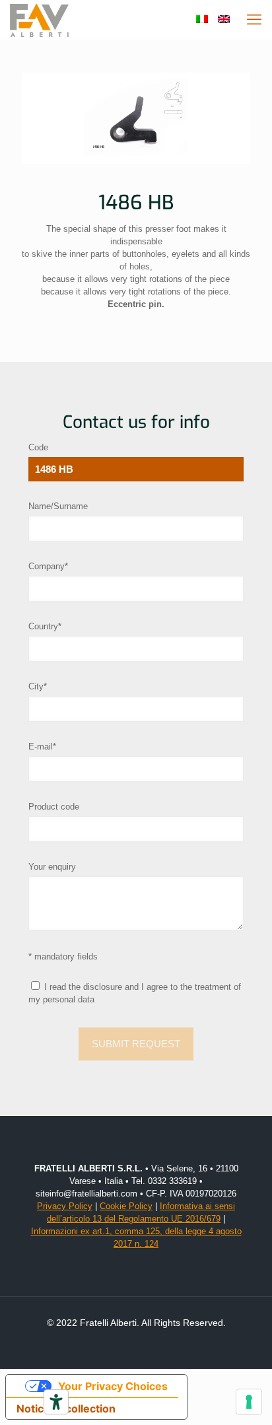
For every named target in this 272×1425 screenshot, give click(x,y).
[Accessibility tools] (56, 1401)
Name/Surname (58, 506)
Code (38, 447)
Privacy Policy (64, 1206)
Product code (53, 807)
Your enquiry (52, 867)
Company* (48, 566)
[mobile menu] (254, 20)
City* (37, 686)
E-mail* (42, 746)
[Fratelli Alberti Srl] (39, 19)
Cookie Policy (126, 1206)
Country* (44, 626)
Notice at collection (66, 1408)
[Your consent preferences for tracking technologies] (248, 1401)
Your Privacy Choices (113, 1386)
